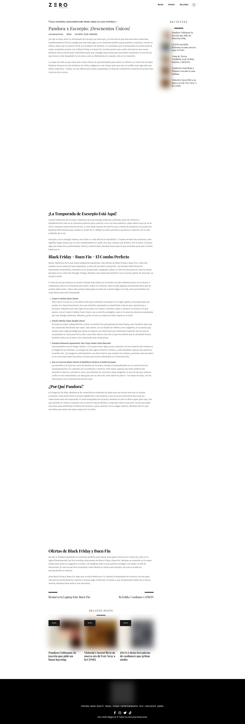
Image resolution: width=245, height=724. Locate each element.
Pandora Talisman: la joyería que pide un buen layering (62, 656)
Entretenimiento (129, 706)
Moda (160, 5)
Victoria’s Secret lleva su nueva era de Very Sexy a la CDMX (99, 656)
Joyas (86, 34)
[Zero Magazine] (58, 6)
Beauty (101, 706)
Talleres (184, 5)
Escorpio (79, 34)
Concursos (151, 706)
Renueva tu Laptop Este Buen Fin (69, 597)
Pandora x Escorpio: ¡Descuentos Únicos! (89, 28)
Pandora (93, 34)
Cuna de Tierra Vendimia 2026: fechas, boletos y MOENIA (183, 59)
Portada (85, 706)
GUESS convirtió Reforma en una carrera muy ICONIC (184, 47)
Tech (142, 706)
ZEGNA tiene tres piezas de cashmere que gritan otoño (135, 656)
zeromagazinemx (55, 34)
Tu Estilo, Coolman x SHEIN (136, 597)
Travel (171, 5)
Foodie (116, 706)
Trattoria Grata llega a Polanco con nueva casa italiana (183, 71)
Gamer (160, 706)
